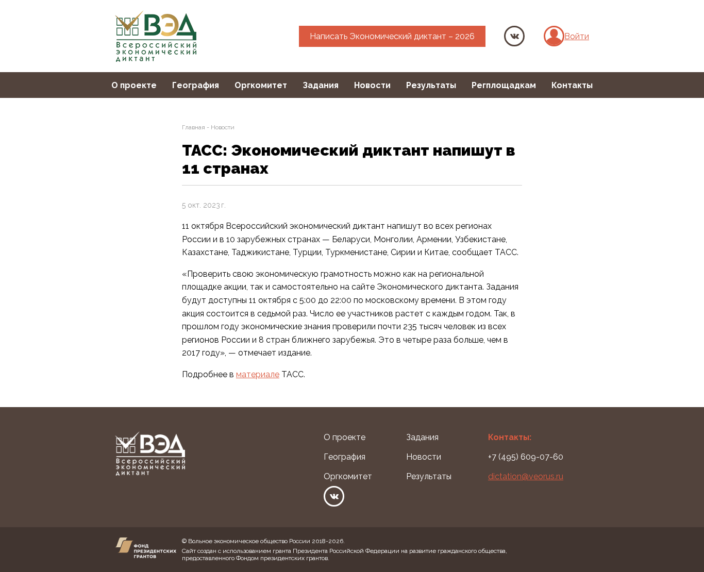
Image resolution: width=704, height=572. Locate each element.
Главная (193, 127)
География (195, 85)
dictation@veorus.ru (525, 476)
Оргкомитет (260, 85)
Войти (576, 36)
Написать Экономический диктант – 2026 (392, 36)
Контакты (572, 85)
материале (257, 374)
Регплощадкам (504, 85)
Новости (372, 85)
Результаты (431, 85)
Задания (321, 85)
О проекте (134, 85)
